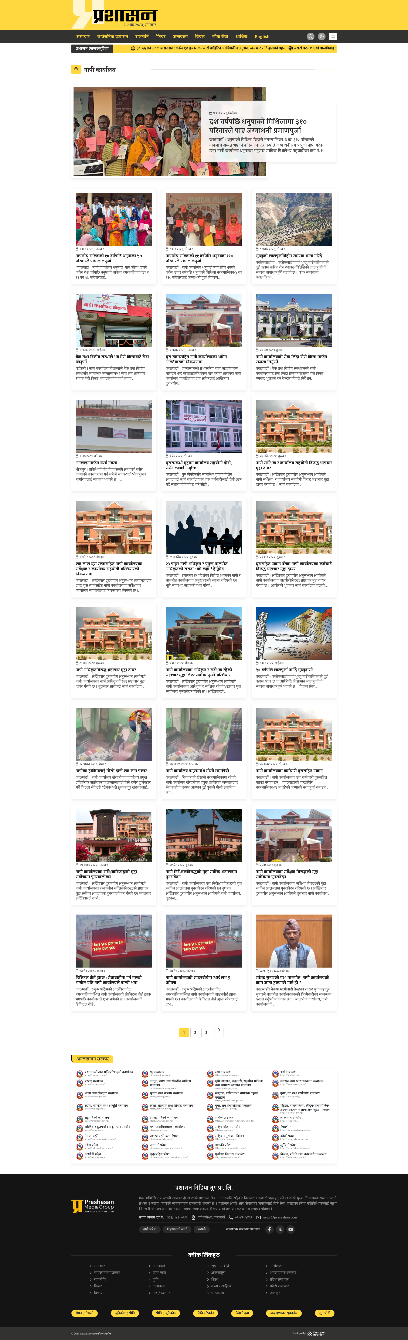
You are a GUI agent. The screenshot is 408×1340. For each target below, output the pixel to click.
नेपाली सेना (287, 1127)
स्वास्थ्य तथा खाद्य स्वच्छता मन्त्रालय (301, 1081)
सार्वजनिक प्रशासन (112, 37)
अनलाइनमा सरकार (280, 1273)
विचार (200, 37)
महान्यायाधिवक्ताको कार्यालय (168, 1127)
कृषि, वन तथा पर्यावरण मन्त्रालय (300, 1093)
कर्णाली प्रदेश (93, 1154)
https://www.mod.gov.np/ (227, 1075)
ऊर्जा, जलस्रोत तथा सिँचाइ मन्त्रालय (171, 1106)
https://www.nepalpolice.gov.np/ (100, 1139)
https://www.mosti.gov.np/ (293, 1157)
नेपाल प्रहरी (91, 1136)
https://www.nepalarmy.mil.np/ (295, 1130)
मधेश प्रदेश (91, 1145)
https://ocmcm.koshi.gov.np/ (294, 1139)
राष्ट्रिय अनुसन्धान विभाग (229, 1136)
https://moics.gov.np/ (95, 1109)
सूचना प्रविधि (218, 1266)
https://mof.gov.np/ (289, 1075)
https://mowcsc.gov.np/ (291, 1113)
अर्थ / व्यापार (159, 1293)
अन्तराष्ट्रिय (216, 1273)
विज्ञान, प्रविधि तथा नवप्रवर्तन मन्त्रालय (303, 1154)
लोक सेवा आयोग (290, 1118)
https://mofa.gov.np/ (95, 1084)
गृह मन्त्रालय (157, 1072)
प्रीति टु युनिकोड (166, 1313)
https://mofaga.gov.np (226, 1088)
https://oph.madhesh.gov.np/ (99, 1148)
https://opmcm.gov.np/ (96, 1075)
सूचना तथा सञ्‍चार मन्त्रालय (166, 1093)
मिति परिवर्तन (205, 1313)
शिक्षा (212, 1280)
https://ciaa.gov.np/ (94, 1130)
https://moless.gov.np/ (226, 1109)
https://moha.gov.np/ (160, 1075)
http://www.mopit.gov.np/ (227, 1157)
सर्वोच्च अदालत (224, 1118)
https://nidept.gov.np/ (225, 1139)
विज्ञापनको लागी (177, 1229)
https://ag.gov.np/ (158, 1130)
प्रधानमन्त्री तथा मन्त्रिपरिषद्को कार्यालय (109, 1072)
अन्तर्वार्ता (180, 37)
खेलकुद (273, 1293)
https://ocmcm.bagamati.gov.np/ (166, 1148)
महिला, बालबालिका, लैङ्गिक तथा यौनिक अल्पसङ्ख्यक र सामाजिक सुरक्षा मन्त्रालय (306, 1108)
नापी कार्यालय (95, 70)
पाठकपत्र (215, 1293)
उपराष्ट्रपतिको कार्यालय (164, 1118)
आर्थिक (241, 37)
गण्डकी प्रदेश (223, 1145)
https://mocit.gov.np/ (160, 1096)
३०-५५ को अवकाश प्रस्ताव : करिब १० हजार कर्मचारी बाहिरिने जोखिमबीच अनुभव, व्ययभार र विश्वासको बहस (152, 48)
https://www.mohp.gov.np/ (293, 1084)
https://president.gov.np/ (97, 1121)
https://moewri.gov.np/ (161, 1109)
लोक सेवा (220, 37)
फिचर (161, 37)
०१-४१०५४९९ (243, 1217)
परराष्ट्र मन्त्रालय (94, 1081)
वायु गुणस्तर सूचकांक (284, 1313)
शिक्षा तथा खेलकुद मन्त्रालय (101, 1093)
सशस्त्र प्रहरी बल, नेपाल (164, 1136)
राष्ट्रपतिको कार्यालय (97, 1118)
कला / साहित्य (219, 1286)
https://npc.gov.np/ (224, 1130)
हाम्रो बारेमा (149, 1229)
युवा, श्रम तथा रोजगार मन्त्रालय (233, 1106)
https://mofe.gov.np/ (290, 1096)
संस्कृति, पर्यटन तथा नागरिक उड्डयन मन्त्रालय (236, 1095)
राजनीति (142, 37)
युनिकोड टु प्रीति (125, 1313)
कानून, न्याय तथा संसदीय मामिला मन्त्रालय (170, 1083)
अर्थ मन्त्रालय (288, 1072)
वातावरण (157, 1286)
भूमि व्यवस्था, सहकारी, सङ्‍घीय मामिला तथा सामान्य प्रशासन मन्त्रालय (239, 1083)
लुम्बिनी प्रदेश (288, 1145)
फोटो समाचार (277, 1286)
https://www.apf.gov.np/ (161, 1139)
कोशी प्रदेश (287, 1136)
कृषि (153, 1280)
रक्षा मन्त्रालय (223, 1072)
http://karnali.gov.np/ (95, 1157)
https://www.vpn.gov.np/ (161, 1121)
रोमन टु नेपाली (85, 1313)
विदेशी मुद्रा (242, 1313)
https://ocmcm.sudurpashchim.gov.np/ (169, 1157)
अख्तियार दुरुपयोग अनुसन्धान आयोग (107, 1127)
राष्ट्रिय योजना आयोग (227, 1127)
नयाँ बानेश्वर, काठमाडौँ (211, 1217)
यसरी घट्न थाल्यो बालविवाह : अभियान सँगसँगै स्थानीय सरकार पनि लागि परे (289, 48)
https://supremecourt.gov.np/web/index (234, 1121)
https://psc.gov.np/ (289, 1121)
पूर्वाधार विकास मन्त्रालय (230, 1154)
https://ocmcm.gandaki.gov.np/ (230, 1148)
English (262, 37)
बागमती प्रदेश (158, 1145)
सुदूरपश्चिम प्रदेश (160, 1154)
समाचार (83, 37)
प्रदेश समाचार (277, 1280)
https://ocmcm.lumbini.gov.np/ (295, 1148)
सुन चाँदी (324, 1313)
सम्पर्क (202, 1229)
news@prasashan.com (280, 1217)
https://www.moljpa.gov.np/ (163, 1088)
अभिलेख (273, 1266)
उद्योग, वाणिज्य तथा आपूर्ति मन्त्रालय (106, 1106)
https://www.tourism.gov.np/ (229, 1100)
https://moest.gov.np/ (95, 1096)
